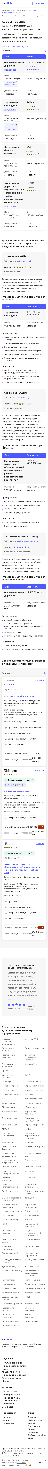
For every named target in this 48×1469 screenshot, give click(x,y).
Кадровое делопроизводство (10, 1172)
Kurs (7, 3)
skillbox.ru (23, 261)
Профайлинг (7, 1071)
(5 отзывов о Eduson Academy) (17, 552)
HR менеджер (8, 1090)
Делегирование (32, 1215)
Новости (6, 1417)
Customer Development (8, 1134)
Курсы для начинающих (14, 1375)
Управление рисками (34, 1125)
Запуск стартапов (9, 1103)
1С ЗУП (28, 1075)
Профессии (8, 1404)
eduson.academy (26, 541)
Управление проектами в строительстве (8, 1041)
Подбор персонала (10, 1191)
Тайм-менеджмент (10, 1118)
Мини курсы (8, 1381)
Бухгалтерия (30, 1160)
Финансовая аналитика (35, 1090)
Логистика (29, 1142)
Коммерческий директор (31, 1225)
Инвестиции (30, 1171)
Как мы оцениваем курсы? (16, 46)
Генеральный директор (35, 1147)
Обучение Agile (32, 1211)
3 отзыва (30, 187)
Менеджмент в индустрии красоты (10, 1161)
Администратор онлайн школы (32, 1185)
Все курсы (39, 3)
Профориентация (11, 1395)
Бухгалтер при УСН (10, 1253)
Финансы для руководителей (9, 1154)
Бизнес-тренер (32, 1321)
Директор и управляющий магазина (31, 1057)
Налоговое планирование (8, 1247)
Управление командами (16, 791)
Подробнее (10, 70)
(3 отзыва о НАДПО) (13, 408)
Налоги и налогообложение (10, 1185)
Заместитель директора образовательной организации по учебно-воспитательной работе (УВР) (22, 868)
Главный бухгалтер (10, 1220)
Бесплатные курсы (11, 1378)
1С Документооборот (34, 1260)
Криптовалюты (8, 1284)
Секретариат (7, 1082)
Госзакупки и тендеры (35, 1284)
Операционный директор (9, 1232)
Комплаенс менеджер (35, 1288)
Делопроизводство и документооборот (11, 1199)
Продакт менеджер (34, 1082)
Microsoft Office (32, 1304)
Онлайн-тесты (9, 1391)
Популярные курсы (12, 1363)
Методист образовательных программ (32, 1135)
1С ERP (5, 1224)
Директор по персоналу (7, 1076)
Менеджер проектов (11, 1086)
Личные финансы (9, 1167)
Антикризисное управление (9, 1065)
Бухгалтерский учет (10, 1266)
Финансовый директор (12, 1094)
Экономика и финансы (12, 1304)
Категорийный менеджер (8, 1056)
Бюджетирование (33, 1167)
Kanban (28, 1129)
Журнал (6, 1420)
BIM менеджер (8, 1107)
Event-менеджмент (10, 1111)
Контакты (33, 1432)
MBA (4, 1099)
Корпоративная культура (9, 1241)
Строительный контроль (8, 1049)
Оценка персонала (10, 1321)
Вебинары (7, 1407)
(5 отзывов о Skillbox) (13, 272)
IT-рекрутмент (31, 1107)
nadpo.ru (22, 397)
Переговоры (30, 1178)
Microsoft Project (32, 1293)
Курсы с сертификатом (14, 1366)
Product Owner (8, 1215)
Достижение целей (10, 1325)
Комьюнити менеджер (12, 1211)
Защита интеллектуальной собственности (33, 1233)
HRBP (28, 1297)
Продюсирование (33, 1103)
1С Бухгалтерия (8, 1280)
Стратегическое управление (9, 1315)
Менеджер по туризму (12, 1271)
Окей (40, 1462)
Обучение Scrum (9, 1125)
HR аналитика (8, 1142)
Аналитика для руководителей (32, 1119)
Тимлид (28, 1220)
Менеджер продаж (33, 1099)
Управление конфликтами (31, 1205)
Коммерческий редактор (31, 1315)
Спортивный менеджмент (30, 1309)
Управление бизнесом (35, 1086)
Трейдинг (29, 1198)
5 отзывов (30, 66)
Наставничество (32, 1266)
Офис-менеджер (32, 1240)
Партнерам (8, 1423)
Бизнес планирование (35, 1048)
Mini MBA (29, 1094)
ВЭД (27, 1071)
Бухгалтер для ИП (33, 1246)
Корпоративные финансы (9, 1148)
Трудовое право (9, 1288)
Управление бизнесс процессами (11, 1205)
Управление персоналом (30, 1112)
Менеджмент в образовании (31, 1254)
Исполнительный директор (19, 696)
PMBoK (5, 1129)
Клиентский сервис (10, 1293)
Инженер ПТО (31, 1039)
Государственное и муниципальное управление (33, 1273)
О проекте (33, 1417)
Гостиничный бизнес (34, 1280)
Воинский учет (31, 1064)
